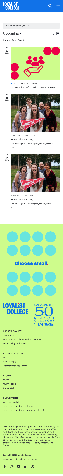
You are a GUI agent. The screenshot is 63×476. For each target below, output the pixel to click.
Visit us (6, 357)
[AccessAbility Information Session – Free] (35, 63)
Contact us (8, 335)
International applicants (15, 366)
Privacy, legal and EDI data (25, 459)
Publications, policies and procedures (22, 339)
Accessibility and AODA (14, 343)
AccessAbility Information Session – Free (33, 87)
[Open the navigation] (58, 6)
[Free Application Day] (35, 113)
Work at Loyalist (11, 402)
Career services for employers (18, 406)
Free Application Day (22, 139)
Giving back (8, 388)
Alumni (6, 379)
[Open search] (50, 6)
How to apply (9, 361)
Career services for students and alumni (23, 410)
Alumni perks (9, 384)
